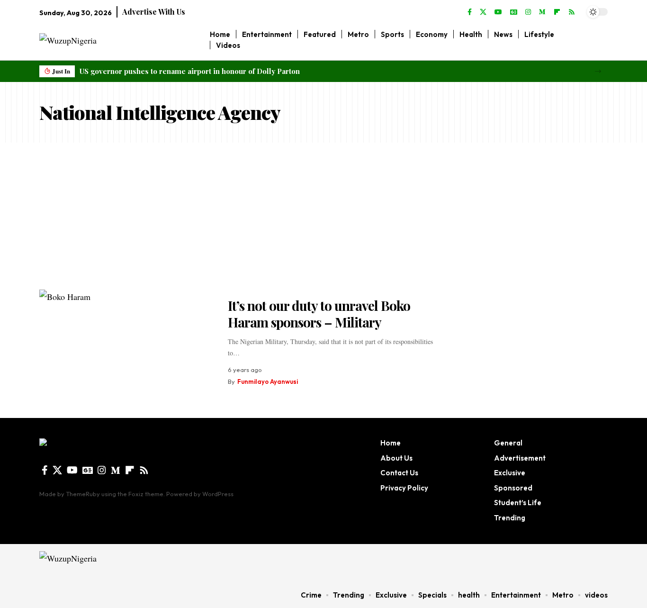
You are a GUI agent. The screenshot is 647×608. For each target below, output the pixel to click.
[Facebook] (469, 12)
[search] (600, 40)
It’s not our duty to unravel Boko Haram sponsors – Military (319, 314)
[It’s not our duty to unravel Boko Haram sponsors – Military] (126, 342)
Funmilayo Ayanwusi (267, 381)
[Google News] (514, 12)
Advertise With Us (153, 12)
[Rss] (571, 12)
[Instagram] (528, 12)
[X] (483, 12)
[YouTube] (498, 12)
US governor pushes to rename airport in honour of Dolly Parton (190, 71)
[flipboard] (557, 12)
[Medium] (542, 12)
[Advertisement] (323, 213)
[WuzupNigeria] (99, 563)
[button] (598, 71)
